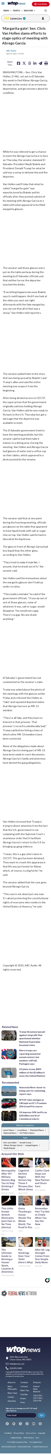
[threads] (40, 1423)
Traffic (16, 11)
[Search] (46, 10)
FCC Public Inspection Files (17, 1442)
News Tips (24, 1390)
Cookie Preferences (40, 1447)
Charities (24, 1394)
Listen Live (16, 18)
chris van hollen (10, 1142)
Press (22, 1402)
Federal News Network (36, 1389)
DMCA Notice (29, 1438)
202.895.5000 (16, 1368)
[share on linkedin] (34, 63)
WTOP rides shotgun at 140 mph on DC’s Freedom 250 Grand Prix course (33, 1103)
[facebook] (7, 1423)
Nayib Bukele (9, 1148)
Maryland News (37, 1130)
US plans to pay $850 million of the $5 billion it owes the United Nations (32, 1072)
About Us (11, 1382)
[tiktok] (27, 1423)
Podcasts (37, 1382)
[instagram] (13, 1423)
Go (41, 1415)
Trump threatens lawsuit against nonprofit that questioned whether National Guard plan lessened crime (32, 1038)
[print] (46, 63)
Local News (22, 1130)
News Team (12, 1393)
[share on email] (40, 63)
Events (23, 1398)
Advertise (12, 1401)
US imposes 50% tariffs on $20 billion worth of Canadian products (33, 1115)
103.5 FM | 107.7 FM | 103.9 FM (37, 1398)
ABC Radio (11, 50)
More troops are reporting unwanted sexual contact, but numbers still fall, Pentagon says (29, 1057)
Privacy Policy (19, 1433)
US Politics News (27, 1133)
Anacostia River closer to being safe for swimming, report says (32, 1090)
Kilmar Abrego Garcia (13, 1145)
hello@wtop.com (17, 1364)
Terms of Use (31, 1433)
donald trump (25, 1142)
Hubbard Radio (16, 1438)
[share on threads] (29, 63)
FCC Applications (35, 1442)
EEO (37, 1438)
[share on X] (24, 63)
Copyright (41, 1433)
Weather (28, 11)
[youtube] (33, 1423)
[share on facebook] (18, 63)
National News (10, 1133)
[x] (20, 1423)
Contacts (24, 1386)
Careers (11, 1397)
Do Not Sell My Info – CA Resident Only (16, 1447)
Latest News (8, 1130)
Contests (24, 1382)
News (6, 11)
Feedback (8, 1433)
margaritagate (31, 1145)
